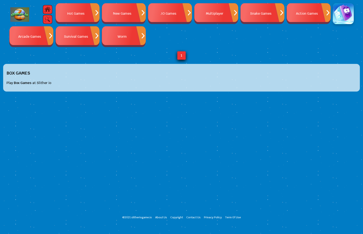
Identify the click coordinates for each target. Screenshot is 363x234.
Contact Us (193, 217)
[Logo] (19, 14)
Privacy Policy (213, 217)
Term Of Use (233, 217)
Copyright (176, 217)
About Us (161, 217)
